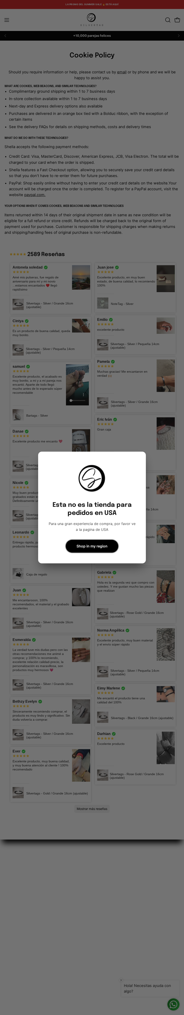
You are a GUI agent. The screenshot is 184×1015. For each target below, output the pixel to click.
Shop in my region (92, 546)
